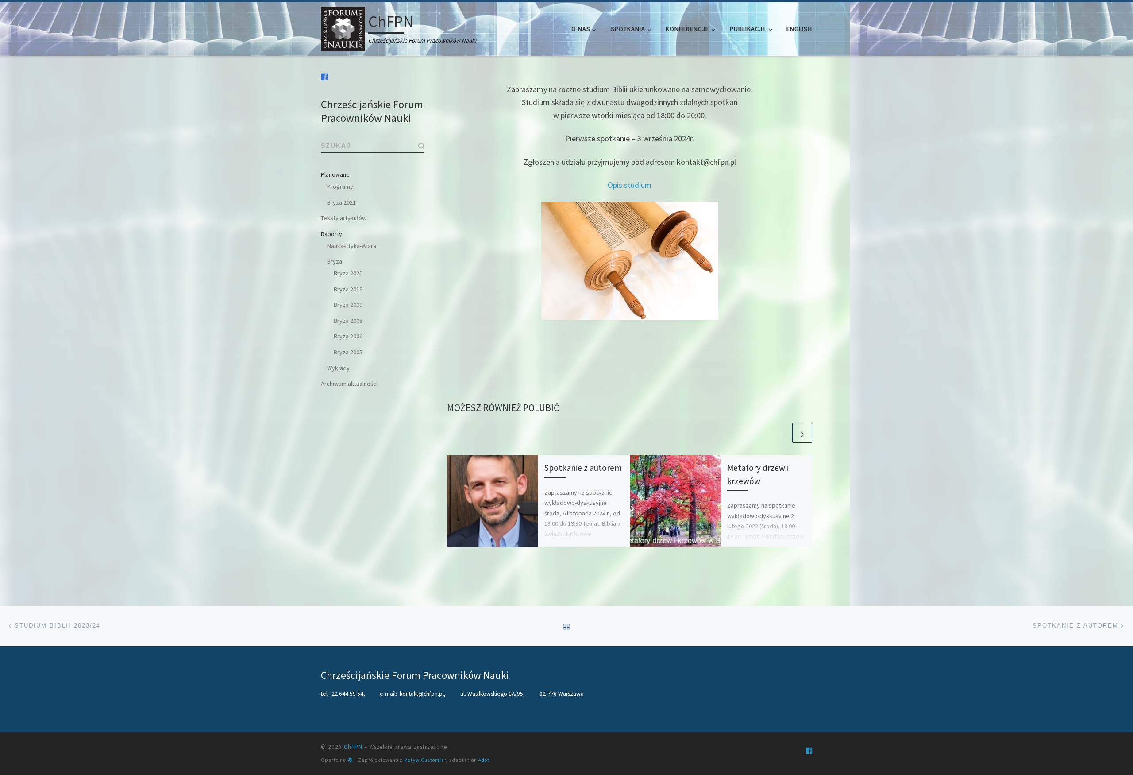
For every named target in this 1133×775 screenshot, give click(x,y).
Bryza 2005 (348, 352)
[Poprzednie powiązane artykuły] (781, 433)
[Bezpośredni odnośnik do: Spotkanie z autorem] (492, 500)
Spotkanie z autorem (583, 467)
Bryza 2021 (341, 202)
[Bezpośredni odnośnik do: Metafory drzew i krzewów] (675, 500)
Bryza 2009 (348, 305)
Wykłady (338, 368)
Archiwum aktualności (349, 384)
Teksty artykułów (343, 218)
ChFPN (353, 747)
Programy (340, 186)
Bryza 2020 (348, 273)
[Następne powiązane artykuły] (802, 433)
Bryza (334, 261)
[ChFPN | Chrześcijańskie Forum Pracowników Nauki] (343, 27)
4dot (483, 760)
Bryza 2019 (348, 289)
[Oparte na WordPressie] (350, 759)
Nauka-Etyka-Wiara (351, 246)
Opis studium (629, 185)
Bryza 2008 (348, 321)
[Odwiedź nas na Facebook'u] (324, 77)
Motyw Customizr (425, 760)
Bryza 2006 (348, 336)
